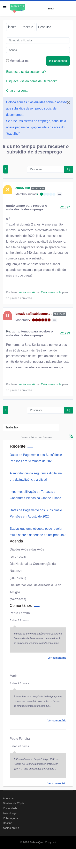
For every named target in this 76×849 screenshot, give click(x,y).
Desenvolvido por (31, 437)
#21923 (64, 333)
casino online (11, 827)
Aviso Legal (10, 813)
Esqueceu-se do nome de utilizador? (31, 81)
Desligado (38, 188)
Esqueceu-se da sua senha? (26, 71)
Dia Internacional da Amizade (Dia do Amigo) (35, 588)
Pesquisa (44, 27)
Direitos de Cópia (13, 803)
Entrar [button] (51, 8)
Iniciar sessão (58, 60)
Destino (7, 822)
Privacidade (10, 808)
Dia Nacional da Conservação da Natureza (33, 567)
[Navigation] (4, 8)
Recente (27, 27)
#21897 (64, 207)
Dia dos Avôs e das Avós (27, 549)
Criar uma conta (17, 90)
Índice (12, 27)
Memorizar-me (19, 60)
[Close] (68, 102)
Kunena (47, 437)
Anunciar (8, 798)
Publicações (10, 818)
